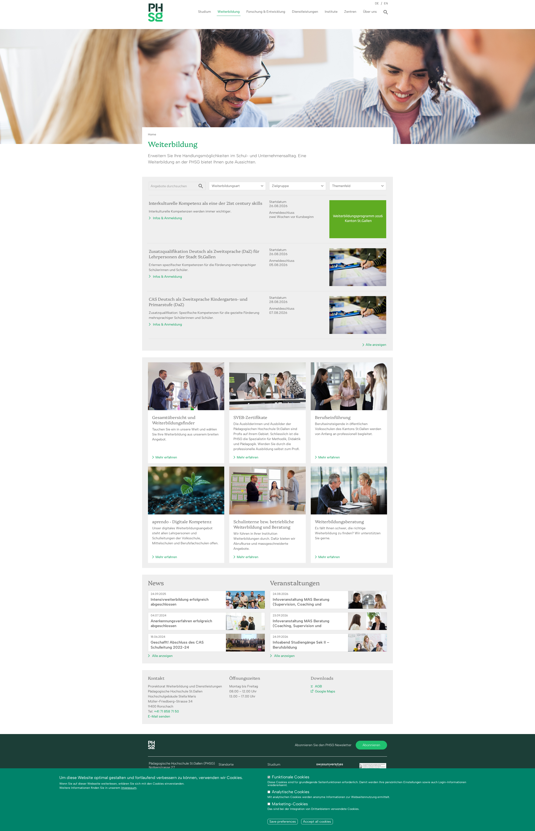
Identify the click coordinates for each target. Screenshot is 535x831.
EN (386, 3)
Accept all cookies (317, 821)
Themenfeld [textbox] (341, 186)
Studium (204, 12)
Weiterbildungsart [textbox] (226, 186)
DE (377, 3)
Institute (331, 12)
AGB (318, 686)
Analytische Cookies (290, 792)
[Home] (151, 748)
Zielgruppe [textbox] (280, 186)
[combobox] (237, 186)
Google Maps (325, 691)
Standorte (226, 764)
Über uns (370, 12)
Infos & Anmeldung (167, 218)
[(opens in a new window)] (329, 765)
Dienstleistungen (305, 12)
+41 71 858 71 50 (166, 711)
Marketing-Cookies (290, 804)
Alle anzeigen (376, 345)
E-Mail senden (159, 716)
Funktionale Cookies (290, 777)
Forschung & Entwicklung (265, 12)
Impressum (128, 788)
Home (152, 134)
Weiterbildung (229, 12)
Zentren (350, 12)
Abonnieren (371, 745)
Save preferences (282, 821)
